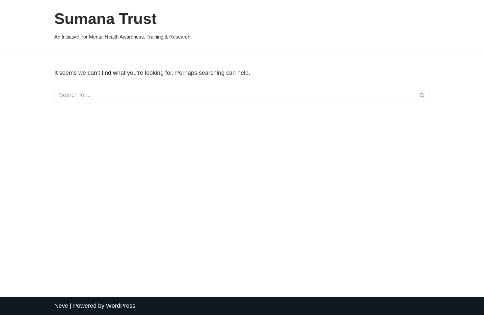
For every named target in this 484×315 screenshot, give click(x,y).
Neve (61, 305)
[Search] (422, 95)
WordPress (120, 305)
